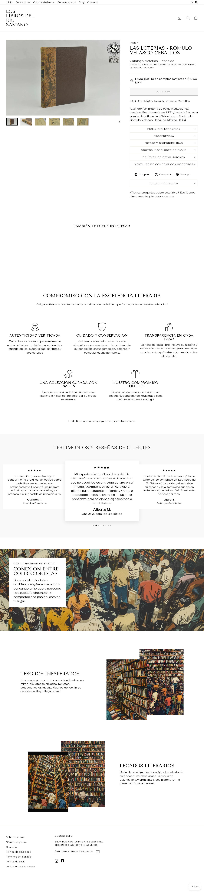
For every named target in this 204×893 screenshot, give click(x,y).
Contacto (92, 2)
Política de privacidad (18, 851)
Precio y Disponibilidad (164, 143)
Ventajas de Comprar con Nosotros (164, 164)
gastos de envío (167, 64)
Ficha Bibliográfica (164, 129)
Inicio (9, 2)
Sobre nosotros (66, 2)
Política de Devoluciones (164, 157)
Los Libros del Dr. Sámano (20, 18)
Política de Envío (15, 861)
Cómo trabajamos (44, 2)
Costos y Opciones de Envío (164, 150)
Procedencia (164, 136)
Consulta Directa (164, 183)
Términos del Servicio (19, 856)
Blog (81, 2)
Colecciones (23, 2)
